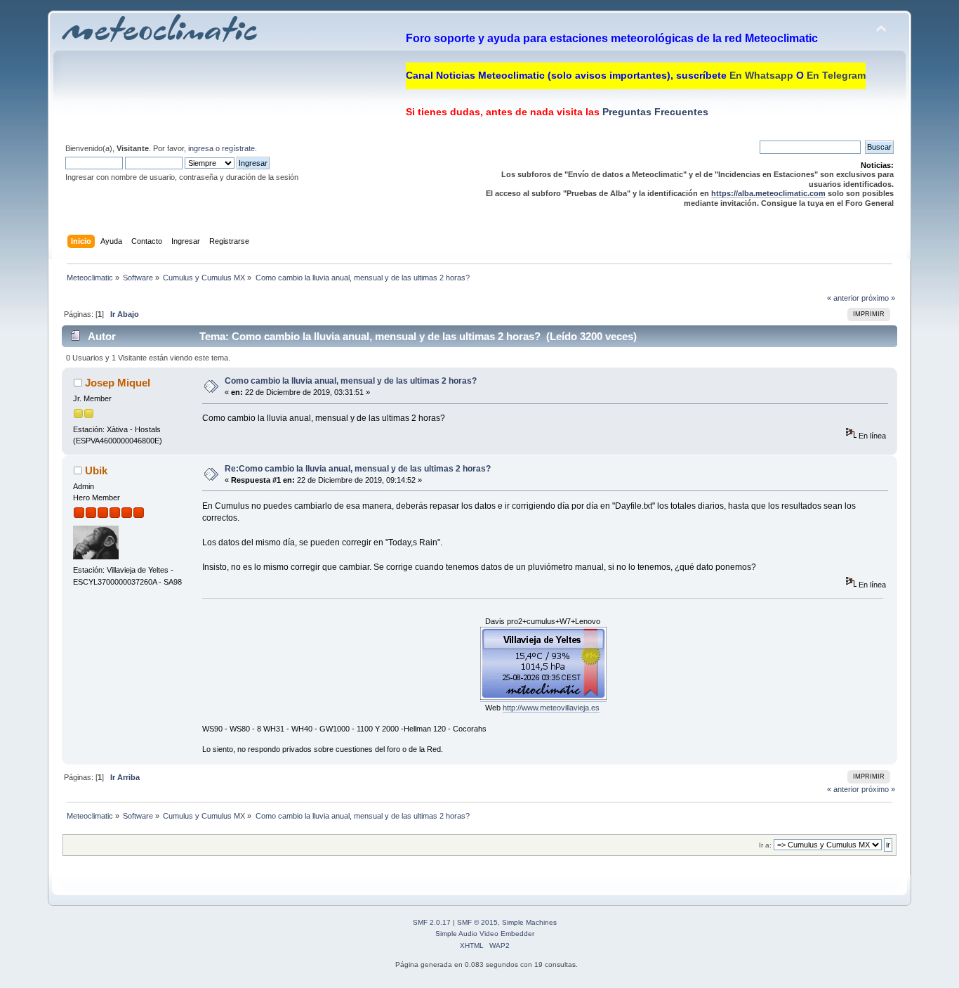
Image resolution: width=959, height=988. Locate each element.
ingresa (200, 148)
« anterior (843, 298)
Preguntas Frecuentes (654, 111)
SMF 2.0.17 (432, 922)
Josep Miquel (117, 383)
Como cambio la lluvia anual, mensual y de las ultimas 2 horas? (351, 381)
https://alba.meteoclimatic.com (768, 193)
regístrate (238, 148)
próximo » (878, 298)
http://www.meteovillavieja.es (551, 707)
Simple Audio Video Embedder (484, 933)
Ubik (96, 470)
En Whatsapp (761, 75)
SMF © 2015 (477, 922)
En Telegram (836, 75)
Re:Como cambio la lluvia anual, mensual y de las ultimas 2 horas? (358, 469)
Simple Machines (529, 922)
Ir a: (765, 845)
